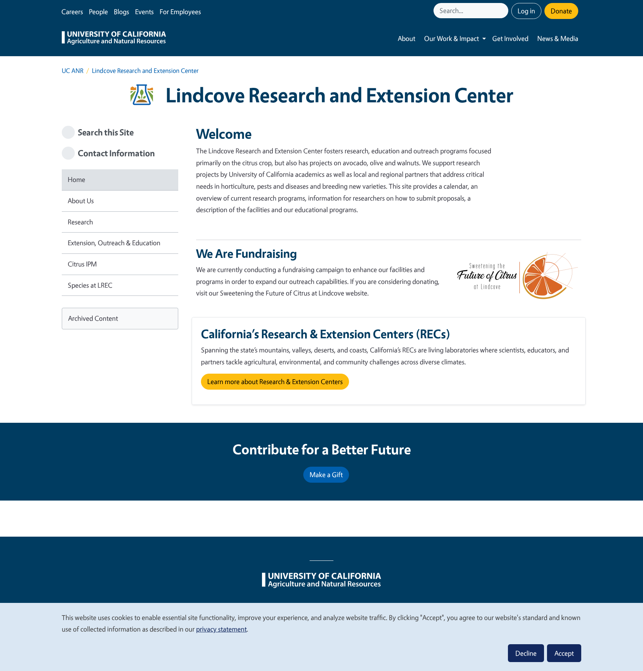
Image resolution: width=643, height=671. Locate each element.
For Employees (180, 11)
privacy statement (221, 628)
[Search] (503, 10)
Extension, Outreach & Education (114, 242)
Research (80, 221)
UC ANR (72, 70)
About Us (81, 200)
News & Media (557, 38)
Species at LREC (90, 285)
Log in (526, 10)
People (98, 11)
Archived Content (93, 318)
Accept (564, 653)
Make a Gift (326, 474)
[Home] (114, 38)
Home (76, 179)
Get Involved (510, 38)
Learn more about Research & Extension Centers (275, 381)
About (406, 38)
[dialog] (321, 636)
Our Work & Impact (451, 38)
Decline (526, 653)
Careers (72, 11)
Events (144, 11)
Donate (561, 10)
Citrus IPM (82, 263)
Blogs (121, 11)
